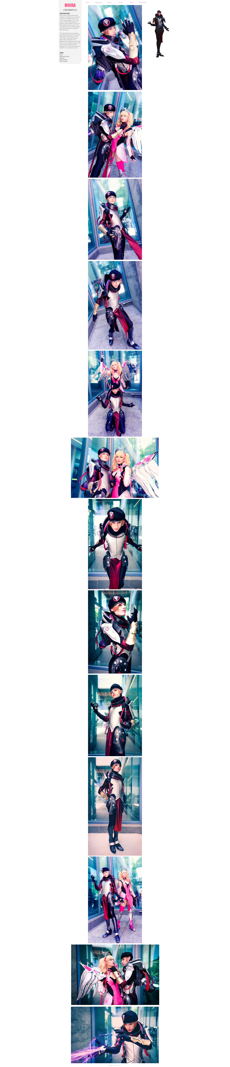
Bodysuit (62, 58)
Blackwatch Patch (65, 56)
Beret (61, 54)
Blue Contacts (64, 61)
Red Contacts (63, 59)
